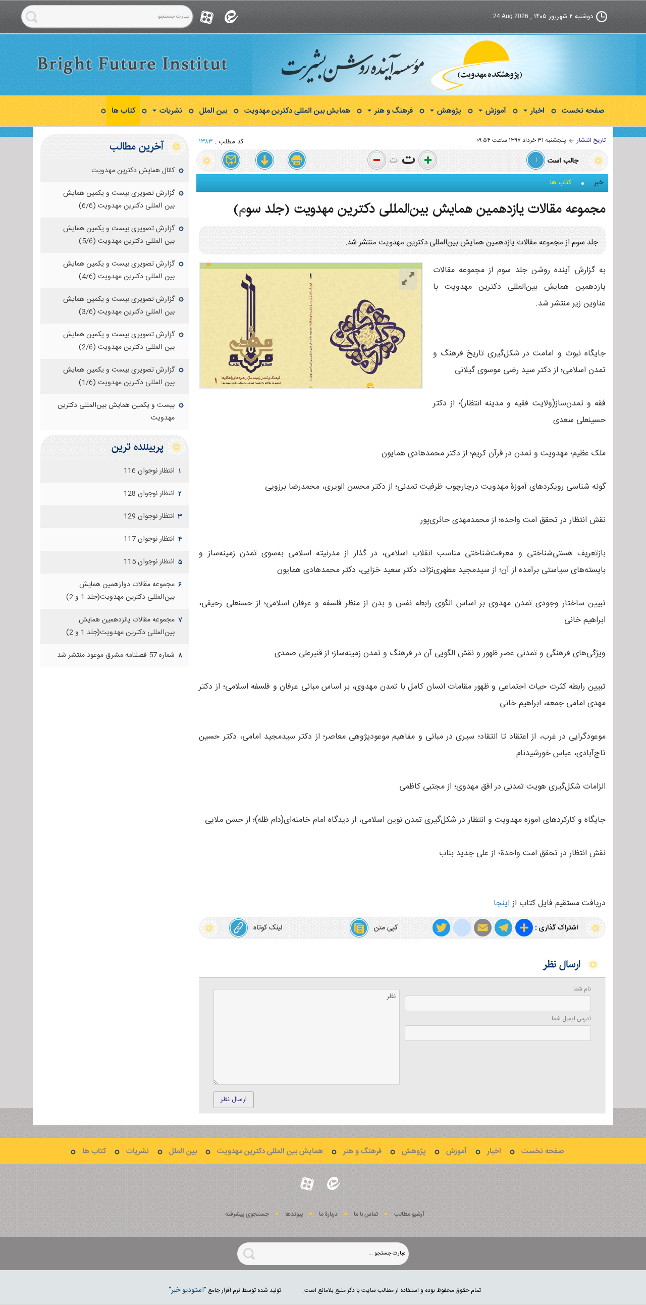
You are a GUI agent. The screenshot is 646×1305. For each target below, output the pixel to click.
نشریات (169, 111)
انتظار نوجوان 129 (149, 516)
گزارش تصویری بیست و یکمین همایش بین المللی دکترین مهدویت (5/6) (119, 235)
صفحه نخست (583, 111)
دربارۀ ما (328, 1214)
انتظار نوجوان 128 (149, 494)
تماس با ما (366, 1214)
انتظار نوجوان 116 (149, 471)
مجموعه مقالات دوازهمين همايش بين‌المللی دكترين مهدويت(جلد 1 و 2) (120, 591)
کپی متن (386, 927)
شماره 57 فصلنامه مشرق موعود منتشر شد (116, 655)
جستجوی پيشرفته (247, 1214)
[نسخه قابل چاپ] (297, 160)
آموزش (494, 111)
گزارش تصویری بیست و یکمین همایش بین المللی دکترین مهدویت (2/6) (119, 341)
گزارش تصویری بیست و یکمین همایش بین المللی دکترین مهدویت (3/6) (119, 305)
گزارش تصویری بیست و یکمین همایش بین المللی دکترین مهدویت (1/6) (119, 376)
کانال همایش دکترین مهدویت (133, 171)
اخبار (536, 111)
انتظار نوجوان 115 (149, 562)
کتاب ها (123, 111)
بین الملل (213, 111)
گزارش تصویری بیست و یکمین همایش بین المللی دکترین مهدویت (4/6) (119, 270)
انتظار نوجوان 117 (149, 539)
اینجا (502, 903)
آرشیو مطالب (409, 1214)
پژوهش (448, 111)
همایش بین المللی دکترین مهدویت (297, 111)
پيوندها (294, 1214)
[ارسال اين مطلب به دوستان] (232, 160)
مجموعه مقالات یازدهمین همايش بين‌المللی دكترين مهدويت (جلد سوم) (419, 209)
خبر (598, 183)
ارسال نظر (234, 1099)
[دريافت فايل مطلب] (264, 160)
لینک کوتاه (267, 927)
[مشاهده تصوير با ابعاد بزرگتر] (408, 279)
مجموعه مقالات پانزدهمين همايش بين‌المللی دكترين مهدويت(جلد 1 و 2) (120, 626)
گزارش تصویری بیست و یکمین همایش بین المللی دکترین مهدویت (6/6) (119, 199)
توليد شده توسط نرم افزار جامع (225, 1290)
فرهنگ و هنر (392, 111)
